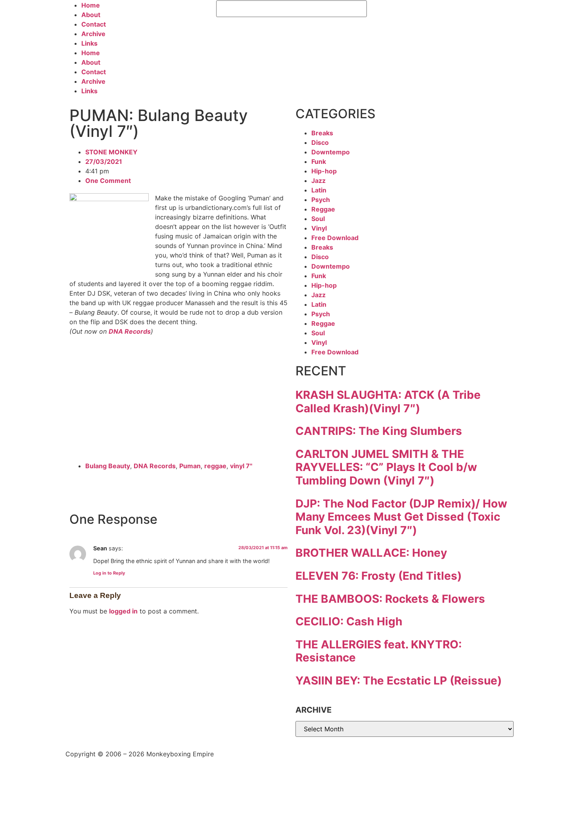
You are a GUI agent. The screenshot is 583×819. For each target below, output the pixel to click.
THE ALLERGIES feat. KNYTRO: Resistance (378, 651)
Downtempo (330, 152)
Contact (93, 24)
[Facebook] (377, 10)
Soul (318, 219)
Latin (318, 190)
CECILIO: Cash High (348, 621)
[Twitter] (398, 10)
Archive (93, 34)
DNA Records (130, 331)
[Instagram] (420, 10)
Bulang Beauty (107, 466)
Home (90, 5)
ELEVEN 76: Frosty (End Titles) (378, 576)
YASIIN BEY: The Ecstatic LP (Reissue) (398, 680)
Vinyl (319, 228)
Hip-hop (324, 171)
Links (89, 43)
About (90, 15)
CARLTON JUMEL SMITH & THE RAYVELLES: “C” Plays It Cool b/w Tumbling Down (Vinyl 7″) (386, 467)
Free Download (335, 238)
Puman (190, 466)
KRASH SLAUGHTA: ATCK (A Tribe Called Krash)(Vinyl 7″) (388, 401)
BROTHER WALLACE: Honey (371, 552)
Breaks (322, 133)
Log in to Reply (109, 573)
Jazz (318, 181)
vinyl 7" (241, 466)
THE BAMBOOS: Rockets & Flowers (390, 599)
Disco (320, 142)
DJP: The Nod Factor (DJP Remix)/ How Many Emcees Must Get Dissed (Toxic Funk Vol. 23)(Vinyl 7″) (401, 517)
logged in (123, 611)
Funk (318, 161)
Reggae (323, 209)
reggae (215, 466)
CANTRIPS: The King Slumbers (378, 431)
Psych (320, 200)
